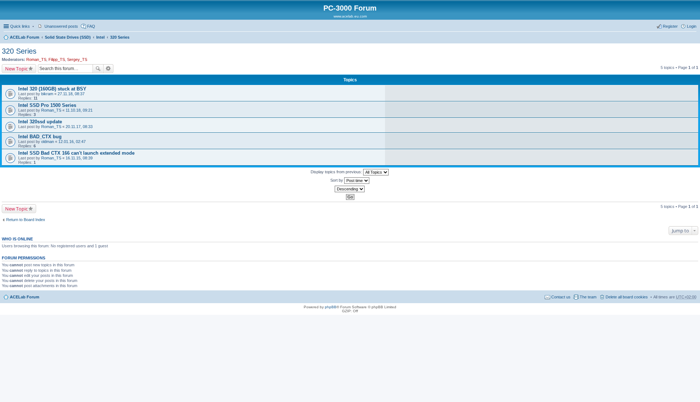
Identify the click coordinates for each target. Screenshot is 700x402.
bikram (47, 94)
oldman (47, 141)
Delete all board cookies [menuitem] (627, 297)
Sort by (337, 180)
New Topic (16, 68)
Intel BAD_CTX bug (40, 136)
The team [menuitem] (588, 297)
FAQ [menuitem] (91, 26)
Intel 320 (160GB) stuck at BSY (52, 89)
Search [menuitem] (693, 38)
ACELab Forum (24, 37)
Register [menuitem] (670, 26)
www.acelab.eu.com (350, 16)
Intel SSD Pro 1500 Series (47, 105)
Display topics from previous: (337, 172)
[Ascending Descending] (350, 189)
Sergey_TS (77, 59)
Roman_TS (36, 59)
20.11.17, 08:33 (79, 126)
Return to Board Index (25, 219)
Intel (100, 37)
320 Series (119, 37)
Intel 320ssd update (40, 121)
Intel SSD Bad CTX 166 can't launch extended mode (76, 153)
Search (98, 68)
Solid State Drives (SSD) (68, 37)
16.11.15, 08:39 (79, 158)
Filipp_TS (56, 59)
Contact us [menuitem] (561, 297)
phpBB (331, 307)
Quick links (20, 26)
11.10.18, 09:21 (79, 110)
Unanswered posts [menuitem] (61, 26)
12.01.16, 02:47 (72, 141)
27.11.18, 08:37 (71, 94)
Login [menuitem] (691, 26)
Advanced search (108, 68)
